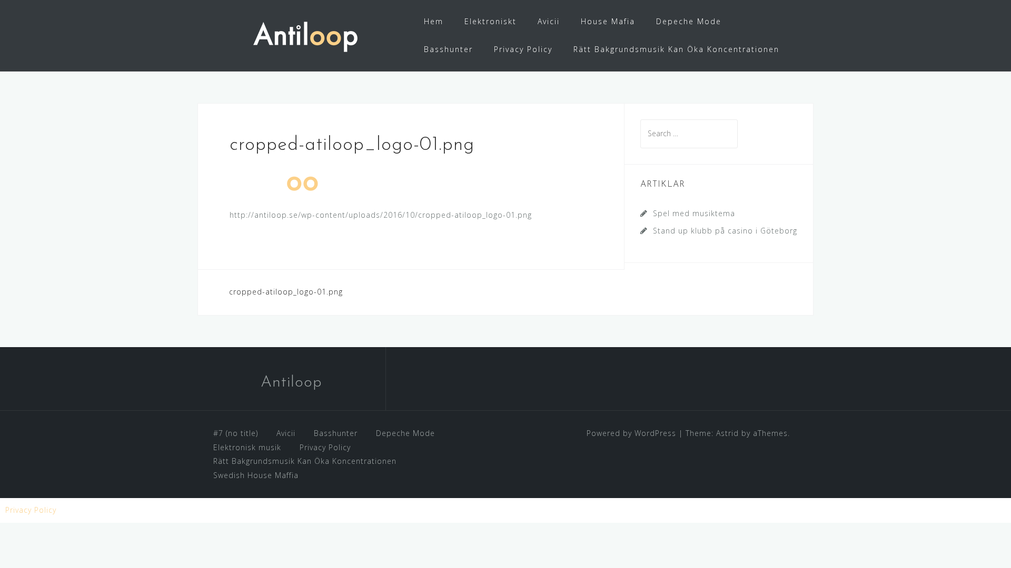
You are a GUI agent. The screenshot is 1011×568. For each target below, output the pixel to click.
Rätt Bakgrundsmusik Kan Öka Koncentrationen (676, 49)
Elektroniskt (490, 21)
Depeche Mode (688, 21)
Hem (433, 21)
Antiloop (291, 382)
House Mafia (608, 21)
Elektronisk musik (247, 447)
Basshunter (448, 49)
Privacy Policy (523, 49)
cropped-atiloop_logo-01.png (286, 292)
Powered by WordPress (631, 433)
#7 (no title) (235, 433)
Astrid (727, 433)
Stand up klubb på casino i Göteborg (725, 231)
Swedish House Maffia (256, 475)
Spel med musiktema (694, 213)
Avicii (549, 21)
